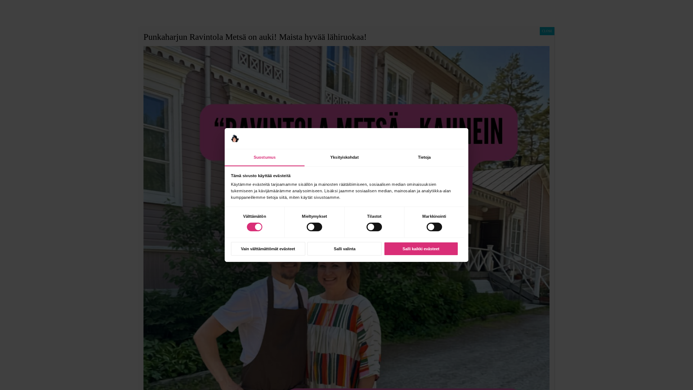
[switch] (314, 227)
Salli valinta (344, 248)
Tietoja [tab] (424, 157)
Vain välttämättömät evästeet (268, 248)
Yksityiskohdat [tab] (344, 157)
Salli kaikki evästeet (421, 248)
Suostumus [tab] (265, 157)
